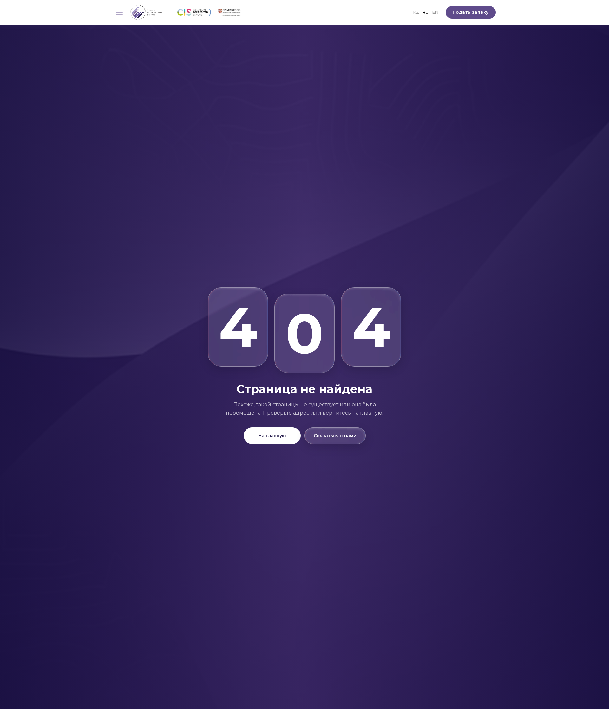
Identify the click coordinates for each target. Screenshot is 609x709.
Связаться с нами (335, 435)
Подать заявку (471, 12)
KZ (416, 12)
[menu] (119, 12)
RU (425, 12)
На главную (272, 435)
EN (435, 12)
